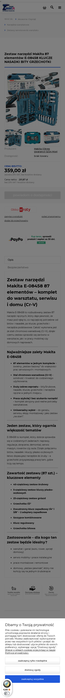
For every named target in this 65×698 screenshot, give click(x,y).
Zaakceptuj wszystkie (32, 679)
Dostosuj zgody (33, 670)
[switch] (7, 693)
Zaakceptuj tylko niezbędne (32, 660)
